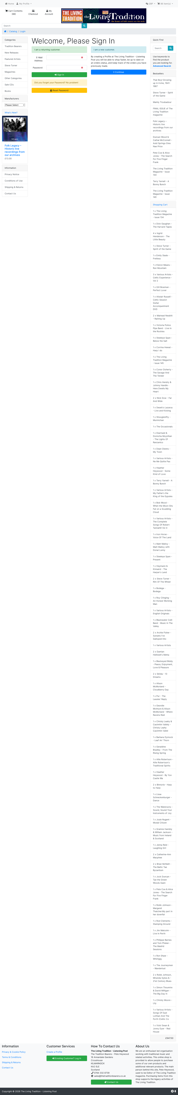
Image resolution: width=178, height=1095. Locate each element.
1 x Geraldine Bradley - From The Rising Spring (162, 749)
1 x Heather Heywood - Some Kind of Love (161, 470)
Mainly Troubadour (162, 102)
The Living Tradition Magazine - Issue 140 (163, 193)
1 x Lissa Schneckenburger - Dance (162, 797)
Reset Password (60, 90)
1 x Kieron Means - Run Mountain (162, 266)
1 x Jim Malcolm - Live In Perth (161, 932)
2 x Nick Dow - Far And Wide (162, 399)
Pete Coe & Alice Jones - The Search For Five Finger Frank (162, 157)
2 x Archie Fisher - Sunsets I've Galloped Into (162, 635)
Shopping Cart (160, 204)
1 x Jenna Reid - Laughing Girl (161, 846)
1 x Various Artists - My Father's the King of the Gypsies (162, 493)
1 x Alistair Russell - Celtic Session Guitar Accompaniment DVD (162, 302)
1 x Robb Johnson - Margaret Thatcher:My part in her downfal (162, 910)
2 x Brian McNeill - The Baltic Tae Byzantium (162, 867)
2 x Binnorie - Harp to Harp (162, 786)
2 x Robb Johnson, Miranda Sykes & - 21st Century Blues (162, 977)
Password (37, 67)
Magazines (10, 72)
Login (22, 31)
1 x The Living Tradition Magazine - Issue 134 (162, 214)
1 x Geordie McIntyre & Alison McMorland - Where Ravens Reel (163, 710)
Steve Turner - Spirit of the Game (163, 94)
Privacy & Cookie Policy (14, 1052)
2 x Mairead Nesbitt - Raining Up (163, 317)
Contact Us (10, 193)
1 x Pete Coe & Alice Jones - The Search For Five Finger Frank (163, 894)
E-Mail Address (38, 59)
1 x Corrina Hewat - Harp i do (162, 349)
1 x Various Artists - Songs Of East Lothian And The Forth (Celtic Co (162, 1014)
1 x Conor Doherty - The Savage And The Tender (163, 372)
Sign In (60, 74)
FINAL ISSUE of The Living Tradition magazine (163, 111)
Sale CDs (9, 84)
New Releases (11, 52)
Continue (119, 72)
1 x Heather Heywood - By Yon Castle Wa (162, 775)
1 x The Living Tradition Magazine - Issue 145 (162, 360)
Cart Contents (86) (15, 12)
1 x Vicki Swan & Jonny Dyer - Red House (161, 1028)
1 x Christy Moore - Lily (162, 1002)
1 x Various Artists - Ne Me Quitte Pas (162, 460)
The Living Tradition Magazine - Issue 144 (163, 171)
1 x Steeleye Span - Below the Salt (162, 339)
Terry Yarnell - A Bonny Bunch (161, 183)
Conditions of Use (14, 180)
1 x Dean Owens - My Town (161, 450)
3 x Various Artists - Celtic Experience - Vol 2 (163, 277)
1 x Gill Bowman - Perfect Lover (161, 289)
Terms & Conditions (11, 1057)
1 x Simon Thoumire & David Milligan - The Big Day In (162, 990)
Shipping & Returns (14, 187)
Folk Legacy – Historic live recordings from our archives (15, 150)
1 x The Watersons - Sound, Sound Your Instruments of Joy (163, 810)
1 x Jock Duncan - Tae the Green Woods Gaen (162, 879)
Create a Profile (54, 1052)
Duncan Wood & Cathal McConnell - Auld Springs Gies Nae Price (162, 142)
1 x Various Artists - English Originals (162, 612)
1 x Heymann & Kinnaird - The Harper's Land (160, 569)
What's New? (11, 112)
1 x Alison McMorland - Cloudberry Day (161, 686)
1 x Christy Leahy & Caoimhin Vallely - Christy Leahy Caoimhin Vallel (162, 726)
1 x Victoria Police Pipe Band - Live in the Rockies (162, 328)
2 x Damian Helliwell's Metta (161, 653)
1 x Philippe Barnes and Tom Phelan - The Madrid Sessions (162, 945)
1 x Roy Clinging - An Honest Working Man (162, 600)
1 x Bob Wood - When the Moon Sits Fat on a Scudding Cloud (163, 507)
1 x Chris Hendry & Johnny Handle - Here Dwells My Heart (162, 387)
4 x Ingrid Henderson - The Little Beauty (161, 236)
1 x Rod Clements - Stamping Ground (162, 922)
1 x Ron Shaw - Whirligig (160, 957)
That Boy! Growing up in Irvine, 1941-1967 (162, 83)
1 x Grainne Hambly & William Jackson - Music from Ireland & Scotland (162, 834)
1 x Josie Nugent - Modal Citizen (162, 821)
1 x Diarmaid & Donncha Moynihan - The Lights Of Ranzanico (162, 438)
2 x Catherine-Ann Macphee (162, 856)
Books (8, 91)
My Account (49, 12)
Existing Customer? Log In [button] (67, 1058)
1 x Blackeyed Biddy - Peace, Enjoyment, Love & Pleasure (163, 664)
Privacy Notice (12, 174)
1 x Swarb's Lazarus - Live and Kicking (163, 409)
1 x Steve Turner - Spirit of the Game (162, 247)
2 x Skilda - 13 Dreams (160, 675)
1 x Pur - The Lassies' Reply (160, 697)
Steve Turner (11, 65)
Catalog (13, 31)
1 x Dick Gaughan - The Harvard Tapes (162, 225)
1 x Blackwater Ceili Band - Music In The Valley (163, 623)
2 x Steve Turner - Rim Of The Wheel (162, 580)
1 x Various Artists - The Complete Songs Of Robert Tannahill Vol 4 (162, 523)
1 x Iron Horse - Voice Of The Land (162, 536)
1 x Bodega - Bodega (159, 590)
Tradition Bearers (13, 46)
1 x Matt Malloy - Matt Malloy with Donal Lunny (161, 546)
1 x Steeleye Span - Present (162, 558)
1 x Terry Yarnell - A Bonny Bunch (162, 482)
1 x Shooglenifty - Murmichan (161, 418)
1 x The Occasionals (163, 426)
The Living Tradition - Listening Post (39, 1091)
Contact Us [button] (112, 1082)
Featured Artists (12, 59)
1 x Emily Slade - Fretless (161, 257)
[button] (24, 3)
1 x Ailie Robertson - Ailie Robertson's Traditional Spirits (163, 762)
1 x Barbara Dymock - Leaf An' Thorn (163, 739)
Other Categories (13, 78)
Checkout (33, 14)
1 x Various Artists (162, 645)
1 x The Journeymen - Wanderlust (163, 967)
